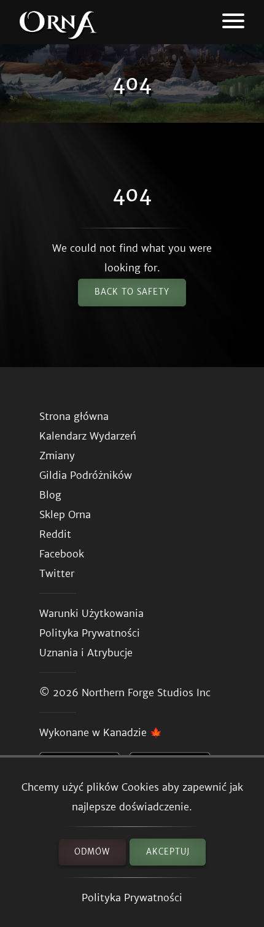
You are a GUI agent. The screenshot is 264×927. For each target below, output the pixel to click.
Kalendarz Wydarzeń (87, 436)
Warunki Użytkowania (91, 613)
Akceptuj (168, 852)
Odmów (92, 852)
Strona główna (74, 416)
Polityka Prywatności (132, 897)
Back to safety (132, 292)
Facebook (61, 554)
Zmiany (57, 455)
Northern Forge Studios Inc (146, 692)
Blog (50, 495)
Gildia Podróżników (85, 475)
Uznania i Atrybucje (86, 652)
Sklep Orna (65, 514)
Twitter (56, 573)
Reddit (55, 534)
